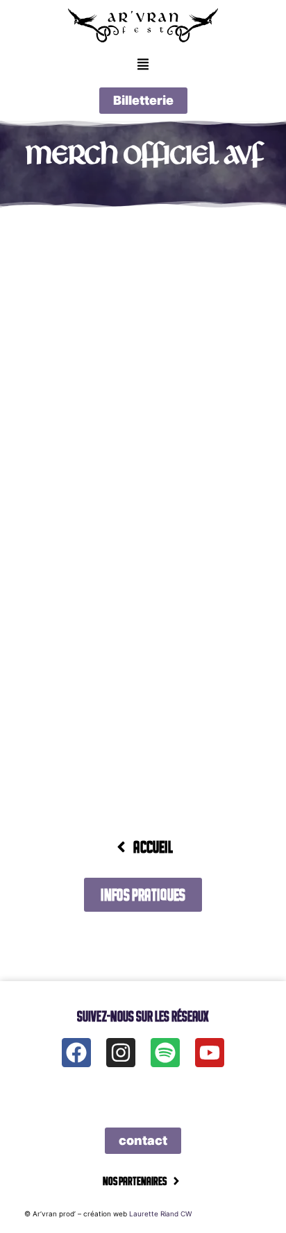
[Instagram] (120, 1052)
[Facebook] (76, 1052)
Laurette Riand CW (160, 1213)
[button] (142, 65)
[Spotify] (165, 1052)
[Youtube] (209, 1052)
